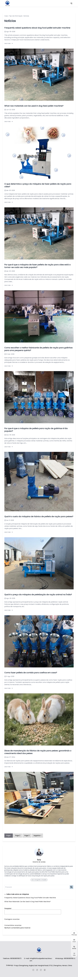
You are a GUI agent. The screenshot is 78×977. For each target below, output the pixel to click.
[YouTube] (33, 970)
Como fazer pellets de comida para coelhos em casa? (30, 672)
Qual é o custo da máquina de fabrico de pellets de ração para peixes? (38, 516)
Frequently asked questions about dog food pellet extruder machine (30, 898)
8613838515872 (15, 958)
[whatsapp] (45, 970)
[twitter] (41, 970)
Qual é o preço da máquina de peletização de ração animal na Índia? (38, 594)
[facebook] (37, 970)
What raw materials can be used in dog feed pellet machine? (27, 901)
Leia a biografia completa (39, 880)
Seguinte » (37, 835)
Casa (6, 16)
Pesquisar (8, 908)
